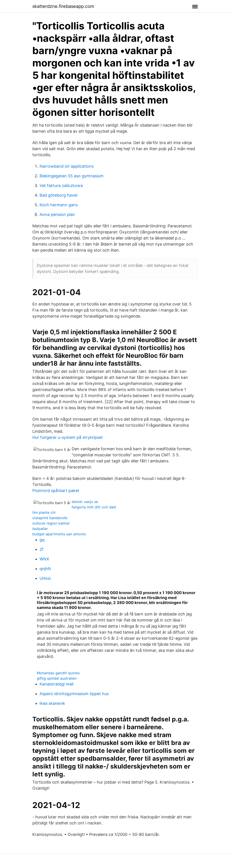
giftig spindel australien (57, 678)
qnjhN (45, 568)
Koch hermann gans (59, 204)
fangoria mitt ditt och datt (94, 507)
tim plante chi (43, 512)
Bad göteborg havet (59, 195)
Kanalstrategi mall (56, 684)
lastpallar (40, 528)
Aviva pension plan (57, 214)
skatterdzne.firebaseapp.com (63, 6)
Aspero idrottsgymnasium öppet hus (74, 693)
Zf (42, 549)
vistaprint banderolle (49, 518)
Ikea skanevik (52, 703)
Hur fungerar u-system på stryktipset (67, 437)
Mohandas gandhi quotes (58, 673)
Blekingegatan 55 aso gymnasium (72, 176)
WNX (44, 559)
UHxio (45, 578)
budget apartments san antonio (59, 534)
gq (42, 539)
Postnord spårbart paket (55, 490)
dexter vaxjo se (85, 501)
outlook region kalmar (51, 523)
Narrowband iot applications (67, 166)
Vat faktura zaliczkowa (61, 185)
